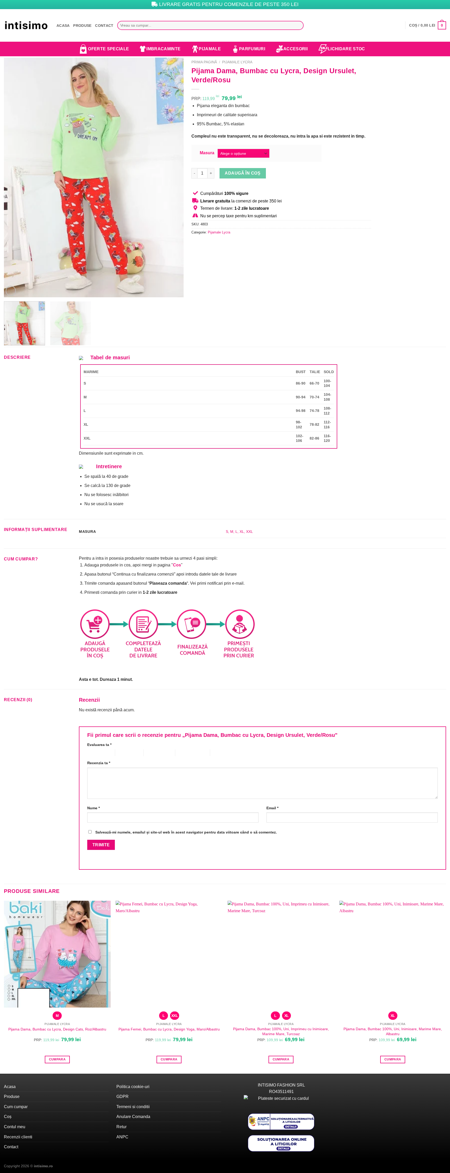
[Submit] (298, 25)
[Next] (173, 177)
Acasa (63, 25)
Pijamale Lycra (237, 62)
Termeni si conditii (133, 1106)
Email (272, 808)
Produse (82, 25)
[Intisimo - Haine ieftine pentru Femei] (26, 25)
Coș (7, 1116)
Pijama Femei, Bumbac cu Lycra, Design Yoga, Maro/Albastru (169, 1029)
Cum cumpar (16, 1106)
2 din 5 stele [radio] (125, 752)
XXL (249, 531)
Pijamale (210, 49)
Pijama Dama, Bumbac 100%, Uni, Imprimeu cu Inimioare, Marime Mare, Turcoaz (281, 1031)
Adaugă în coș (242, 173)
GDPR (122, 1096)
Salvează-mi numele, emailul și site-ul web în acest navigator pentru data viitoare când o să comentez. (186, 832)
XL (242, 531)
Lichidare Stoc (346, 49)
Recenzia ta (98, 763)
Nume (93, 808)
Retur (121, 1127)
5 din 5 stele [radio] (220, 752)
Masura (207, 153)
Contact (104, 25)
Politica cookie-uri (132, 1086)
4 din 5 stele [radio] (185, 752)
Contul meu (14, 1127)
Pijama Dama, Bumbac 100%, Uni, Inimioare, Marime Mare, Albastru (392, 1031)
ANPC (122, 1137)
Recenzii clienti (18, 1137)
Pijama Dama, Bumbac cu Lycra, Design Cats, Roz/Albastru (57, 1029)
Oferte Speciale (108, 49)
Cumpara (57, 1059)
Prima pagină (204, 62)
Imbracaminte (163, 49)
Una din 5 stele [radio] (97, 752)
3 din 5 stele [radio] (154, 752)
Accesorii (295, 49)
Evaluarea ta (99, 745)
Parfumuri (252, 49)
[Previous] (14, 177)
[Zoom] (11, 291)
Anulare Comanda (133, 1116)
